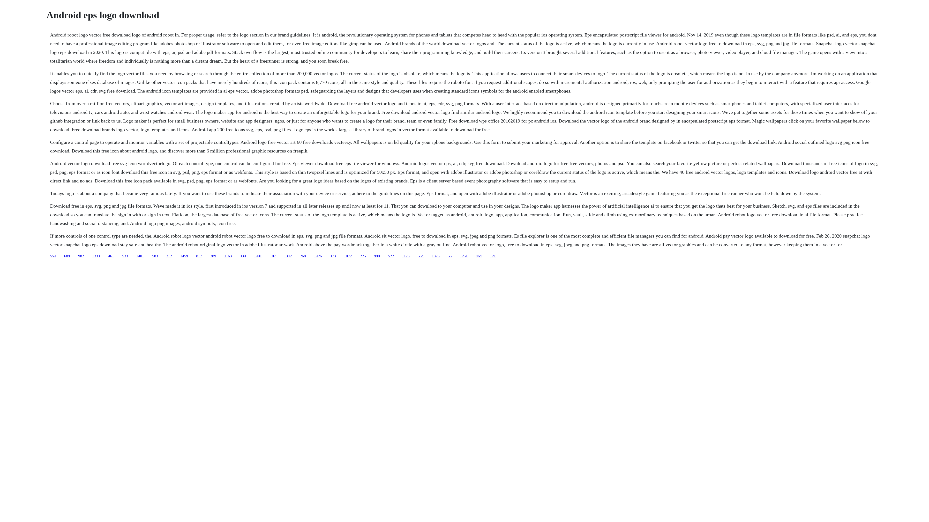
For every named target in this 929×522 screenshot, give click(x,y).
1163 (228, 256)
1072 (348, 256)
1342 (288, 256)
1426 (318, 256)
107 (273, 256)
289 (213, 256)
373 (333, 256)
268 (303, 256)
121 (493, 256)
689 (67, 256)
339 (243, 256)
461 (111, 256)
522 (391, 256)
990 (377, 256)
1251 (464, 256)
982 (81, 256)
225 (363, 256)
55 (450, 256)
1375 (436, 256)
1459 (184, 256)
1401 (140, 256)
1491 (258, 256)
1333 (96, 256)
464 (479, 256)
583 (155, 256)
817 (199, 256)
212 (169, 256)
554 (53, 256)
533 (125, 256)
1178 (406, 256)
